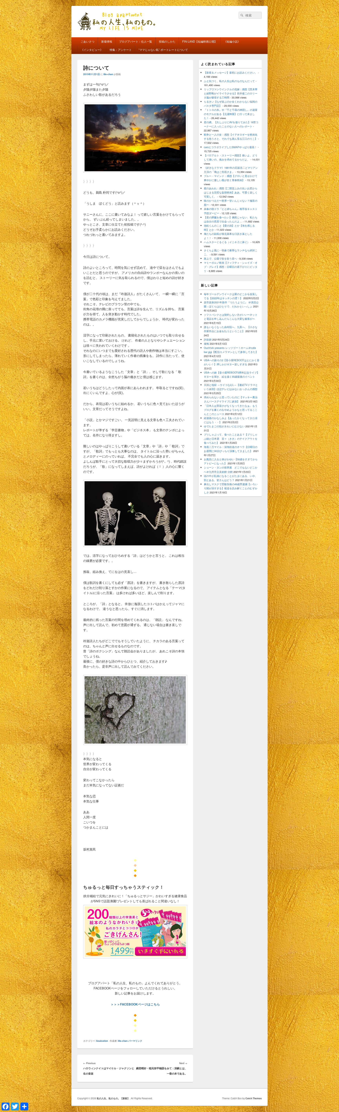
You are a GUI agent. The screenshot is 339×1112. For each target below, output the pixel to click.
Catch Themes (253, 1098)
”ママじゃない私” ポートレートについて (163, 50)
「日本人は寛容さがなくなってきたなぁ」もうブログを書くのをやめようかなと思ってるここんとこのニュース (230, 410)
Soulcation (102, 1041)
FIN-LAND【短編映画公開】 (199, 41)
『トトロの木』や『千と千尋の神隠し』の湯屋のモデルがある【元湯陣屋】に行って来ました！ (230, 114)
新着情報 (106, 41)
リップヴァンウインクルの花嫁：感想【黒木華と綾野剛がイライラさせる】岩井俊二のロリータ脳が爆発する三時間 (230, 93)
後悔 (206, 343)
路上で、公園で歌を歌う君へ (220, 258)
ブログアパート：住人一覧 (135, 41)
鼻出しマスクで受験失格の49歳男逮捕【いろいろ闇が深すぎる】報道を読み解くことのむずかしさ (231, 488)
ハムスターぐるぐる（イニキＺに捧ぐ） (227, 242)
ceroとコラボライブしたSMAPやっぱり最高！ (230, 147)
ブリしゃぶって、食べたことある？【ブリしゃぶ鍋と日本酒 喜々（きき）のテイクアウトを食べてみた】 (230, 439)
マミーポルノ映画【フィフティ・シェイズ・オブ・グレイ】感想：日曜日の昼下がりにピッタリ (230, 267)
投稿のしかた (167, 41)
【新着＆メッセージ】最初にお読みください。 (230, 72)
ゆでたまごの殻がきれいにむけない (224, 426)
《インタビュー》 (92, 50)
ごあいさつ (87, 41)
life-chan (108, 74)
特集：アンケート (121, 50)
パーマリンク (135, 1041)
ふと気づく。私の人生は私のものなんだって (229, 81)
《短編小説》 (232, 41)
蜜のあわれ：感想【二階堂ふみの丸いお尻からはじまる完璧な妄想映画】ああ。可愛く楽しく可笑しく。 (230, 192)
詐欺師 (207, 339)
